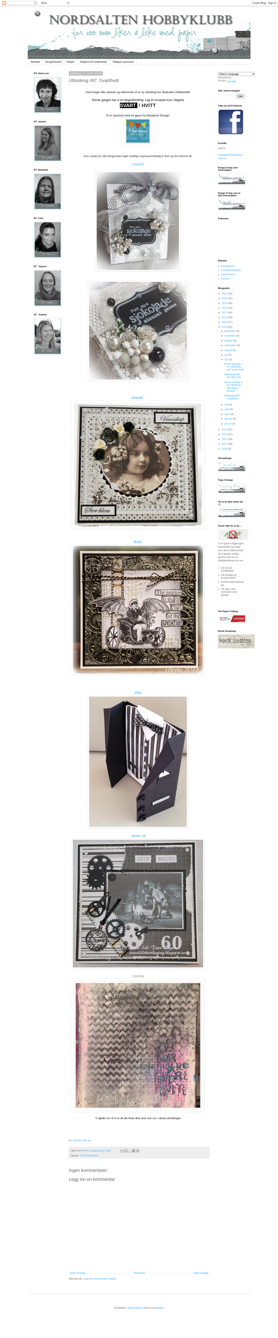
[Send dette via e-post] (122, 1151)
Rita (138, 693)
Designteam (227, 266)
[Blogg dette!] (126, 1151)
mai (226, 404)
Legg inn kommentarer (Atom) (99, 1278)
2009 (225, 448)
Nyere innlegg (77, 1273)
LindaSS (138, 164)
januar (228, 423)
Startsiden (139, 1273)
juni (226, 359)
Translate (231, 81)
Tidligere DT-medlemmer (93, 61)
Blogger (159, 1307)
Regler (70, 61)
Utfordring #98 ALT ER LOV (232, 376)
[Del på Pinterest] (138, 1151)
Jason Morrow (135, 1307)
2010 (225, 443)
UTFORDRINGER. (89, 1155)
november (230, 335)
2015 (225, 322)
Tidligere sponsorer (123, 61)
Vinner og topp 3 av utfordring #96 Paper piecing (233, 386)
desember (230, 331)
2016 (225, 317)
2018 (225, 307)
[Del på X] (130, 1151)
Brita (137, 542)
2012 (225, 434)
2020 (225, 298)
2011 (225, 439)
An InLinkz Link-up (80, 1140)
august (228, 350)
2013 (225, 429)
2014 (225, 327)
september (230, 345)
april (227, 409)
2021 (225, 293)
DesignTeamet (53, 61)
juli (226, 354)
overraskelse (228, 274)
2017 (225, 312)
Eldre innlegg (201, 1273)
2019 (225, 303)
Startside (35, 61)
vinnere (225, 278)
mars (227, 414)
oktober (228, 340)
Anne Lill (139, 836)
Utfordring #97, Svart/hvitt (232, 397)
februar (228, 418)
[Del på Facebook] (134, 1151)
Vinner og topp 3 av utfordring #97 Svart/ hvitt (233, 366)
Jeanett (137, 398)
